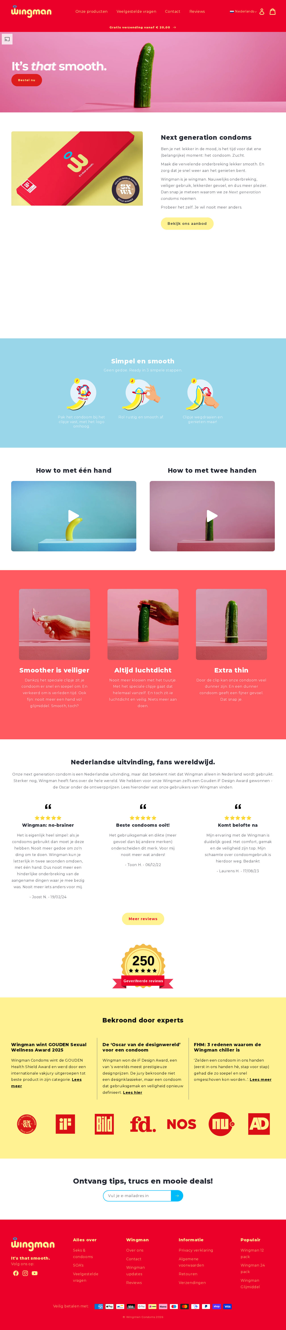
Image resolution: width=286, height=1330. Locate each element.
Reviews (134, 1283)
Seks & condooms (83, 1253)
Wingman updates (135, 1270)
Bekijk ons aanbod (187, 223)
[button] (272, 11)
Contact (133, 1259)
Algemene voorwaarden (191, 1262)
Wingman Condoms (140, 1317)
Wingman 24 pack (253, 1268)
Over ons (134, 1250)
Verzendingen (192, 1283)
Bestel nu (26, 80)
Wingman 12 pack (252, 1253)
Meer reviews (143, 919)
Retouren (188, 1274)
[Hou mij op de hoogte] (177, 1195)
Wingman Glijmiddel (250, 1283)
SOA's (78, 1265)
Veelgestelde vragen (85, 1277)
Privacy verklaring (196, 1250)
